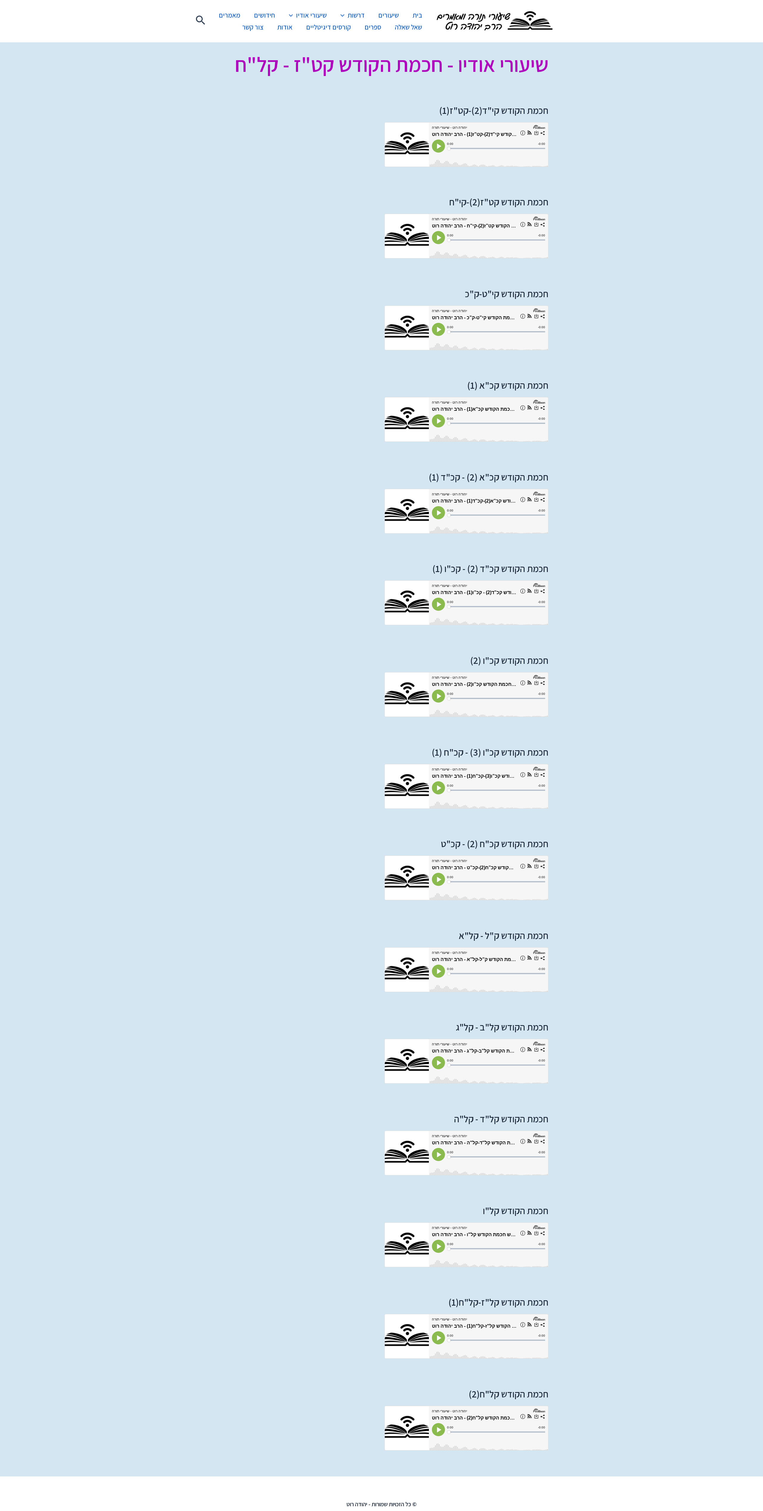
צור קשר (252, 27)
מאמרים (229, 15)
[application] (344, 15)
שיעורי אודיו (311, 15)
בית (417, 15)
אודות (284, 27)
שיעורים (388, 15)
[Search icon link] (200, 21)
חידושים (264, 15)
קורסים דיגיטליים (328, 27)
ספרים (373, 27)
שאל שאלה (408, 27)
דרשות (356, 15)
